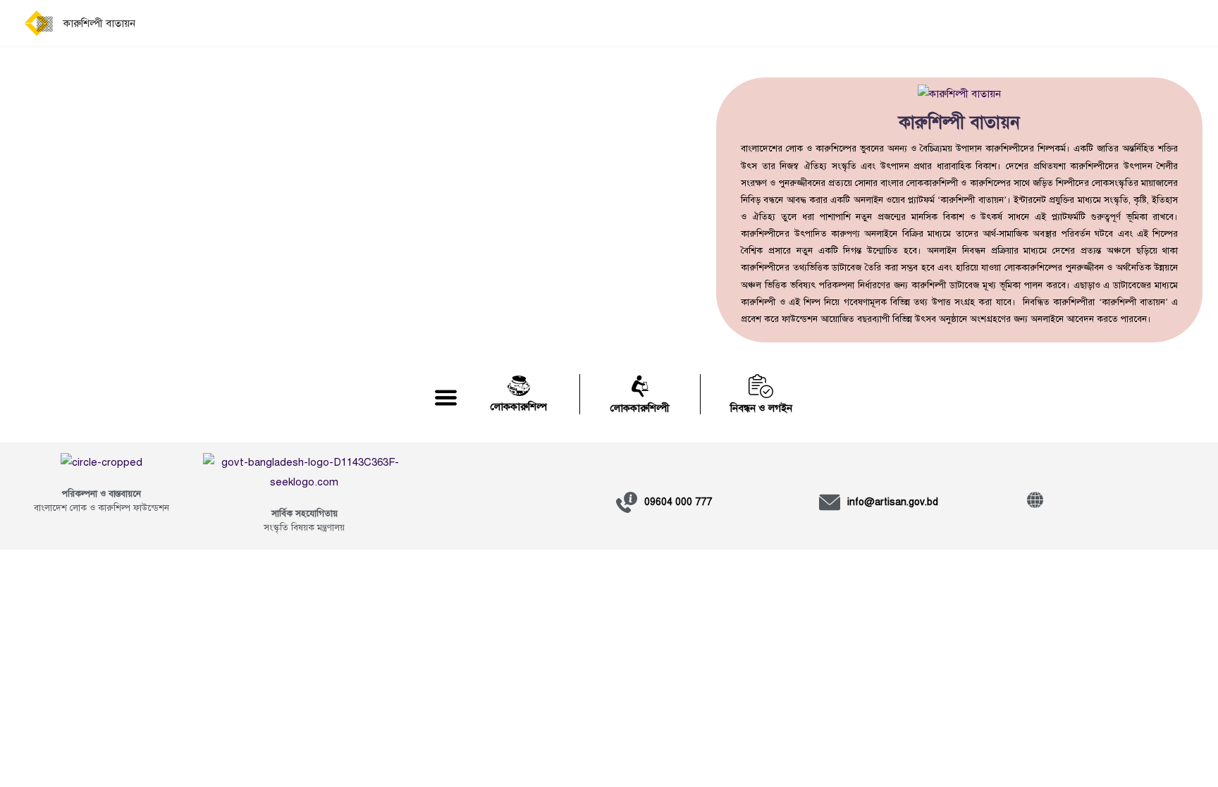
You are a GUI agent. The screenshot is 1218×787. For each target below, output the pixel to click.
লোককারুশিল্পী (640, 408)
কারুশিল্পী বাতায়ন (99, 23)
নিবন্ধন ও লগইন (761, 408)
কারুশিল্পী (758, 302)
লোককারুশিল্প (519, 406)
